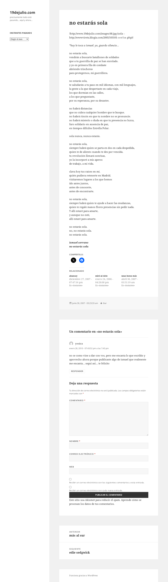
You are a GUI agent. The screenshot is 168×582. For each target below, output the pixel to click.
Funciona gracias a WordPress (83, 575)
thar (105, 303)
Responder (77, 371)
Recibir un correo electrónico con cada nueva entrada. (96, 490)
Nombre (74, 441)
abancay (73, 275)
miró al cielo (101, 275)
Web (71, 466)
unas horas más (129, 275)
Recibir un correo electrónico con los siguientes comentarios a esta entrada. (106, 482)
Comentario (77, 400)
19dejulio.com (22, 12)
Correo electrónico (82, 454)
